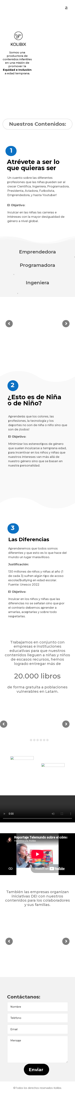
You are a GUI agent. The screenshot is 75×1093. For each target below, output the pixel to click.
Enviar (36, 1069)
